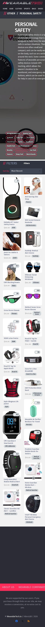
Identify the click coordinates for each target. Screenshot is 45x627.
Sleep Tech (19, 154)
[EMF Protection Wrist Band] (33, 387)
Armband (10, 137)
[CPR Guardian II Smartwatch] (12, 429)
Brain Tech (30, 137)
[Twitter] (23, 621)
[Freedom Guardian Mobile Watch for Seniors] (33, 444)
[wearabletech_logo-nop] (22, 3)
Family (20, 142)
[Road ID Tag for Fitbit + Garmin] (33, 332)
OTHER (11, 13)
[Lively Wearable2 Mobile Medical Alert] (12, 468)
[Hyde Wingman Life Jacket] (12, 392)
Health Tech (11, 146)
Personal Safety (21, 150)
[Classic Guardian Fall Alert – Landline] (12, 502)
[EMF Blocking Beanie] (12, 274)
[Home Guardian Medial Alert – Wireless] (33, 477)
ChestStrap (11, 142)
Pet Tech (33, 150)
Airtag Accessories (13, 133)
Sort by (6, 171)
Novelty (9, 150)
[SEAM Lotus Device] (12, 330)
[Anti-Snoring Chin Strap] (33, 190)
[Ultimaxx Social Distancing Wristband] (33, 272)
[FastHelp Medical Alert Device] (33, 244)
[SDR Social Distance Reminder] (33, 216)
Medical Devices (24, 146)
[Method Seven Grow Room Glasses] (33, 301)
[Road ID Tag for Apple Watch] (12, 359)
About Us (8, 587)
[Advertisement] (22, 106)
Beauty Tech (27, 133)
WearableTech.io (14, 616)
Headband (29, 142)
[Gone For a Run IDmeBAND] (33, 362)
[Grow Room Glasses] (12, 302)
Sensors (9, 154)
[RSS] (29, 621)
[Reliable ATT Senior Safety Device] (12, 203)
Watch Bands (31, 154)
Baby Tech (19, 137)
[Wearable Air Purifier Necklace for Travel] (33, 412)
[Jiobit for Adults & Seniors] (12, 246)
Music (35, 146)
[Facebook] (17, 621)
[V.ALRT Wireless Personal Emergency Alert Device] (33, 509)
